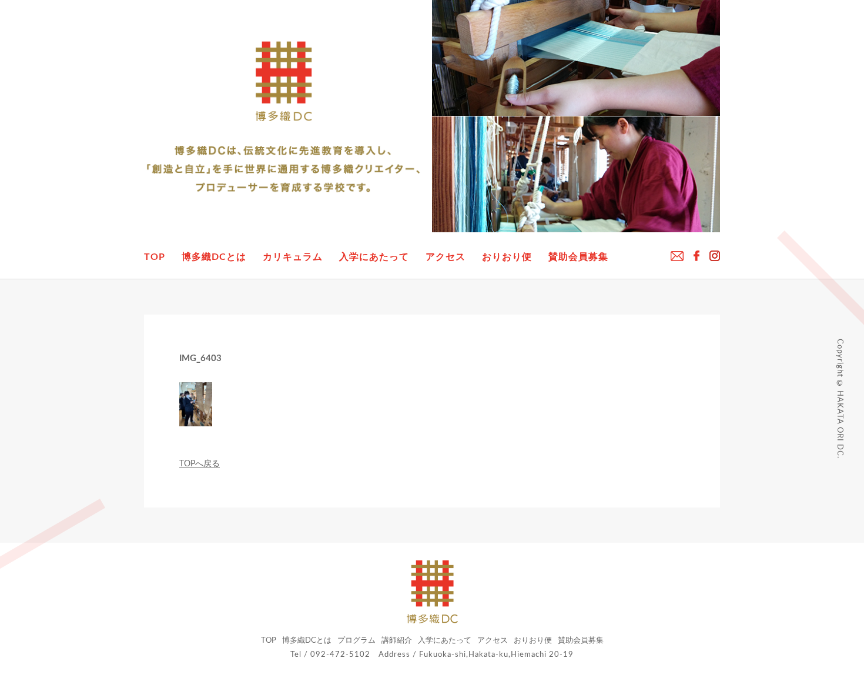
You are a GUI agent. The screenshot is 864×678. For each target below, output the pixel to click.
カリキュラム (293, 257)
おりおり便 (507, 257)
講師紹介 (396, 640)
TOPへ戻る (199, 464)
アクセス (446, 257)
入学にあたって (374, 257)
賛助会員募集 (578, 257)
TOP (154, 257)
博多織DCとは (214, 257)
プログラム (356, 640)
